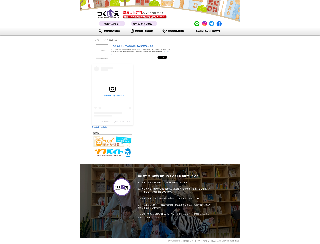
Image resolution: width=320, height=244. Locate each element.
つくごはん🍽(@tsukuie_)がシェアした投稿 (112, 121)
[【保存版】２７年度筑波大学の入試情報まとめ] (102, 56)
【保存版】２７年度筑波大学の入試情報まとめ (132, 46)
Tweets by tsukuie (99, 127)
